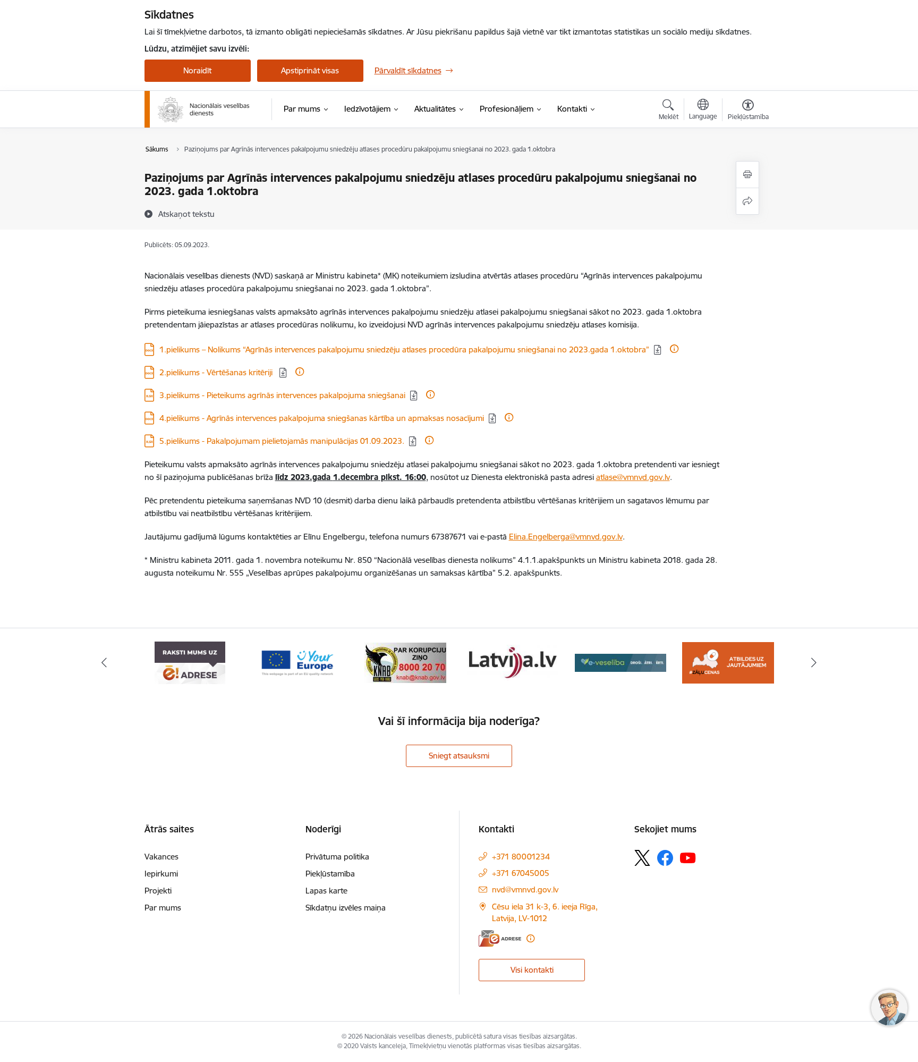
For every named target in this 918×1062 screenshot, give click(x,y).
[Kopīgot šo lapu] (747, 201)
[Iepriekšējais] (104, 663)
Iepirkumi (161, 874)
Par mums (162, 908)
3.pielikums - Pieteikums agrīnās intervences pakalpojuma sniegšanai (282, 395)
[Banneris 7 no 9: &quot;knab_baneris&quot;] (297, 662)
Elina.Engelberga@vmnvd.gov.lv (566, 537)
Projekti (158, 891)
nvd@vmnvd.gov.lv (525, 889)
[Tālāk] (814, 663)
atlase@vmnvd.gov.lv (633, 477)
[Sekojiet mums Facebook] (665, 858)
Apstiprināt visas (310, 70)
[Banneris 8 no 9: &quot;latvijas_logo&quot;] (405, 662)
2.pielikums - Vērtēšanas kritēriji (217, 372)
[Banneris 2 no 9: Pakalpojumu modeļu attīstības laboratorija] (728, 662)
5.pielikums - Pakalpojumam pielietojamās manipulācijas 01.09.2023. (281, 441)
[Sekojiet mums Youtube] (688, 857)
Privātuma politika (337, 857)
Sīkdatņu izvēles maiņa (345, 908)
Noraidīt (197, 70)
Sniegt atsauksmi (459, 756)
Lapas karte (326, 891)
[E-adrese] (500, 938)
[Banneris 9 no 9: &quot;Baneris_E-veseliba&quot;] (513, 662)
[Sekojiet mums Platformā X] (642, 858)
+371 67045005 (520, 873)
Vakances (161, 857)
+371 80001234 (521, 857)
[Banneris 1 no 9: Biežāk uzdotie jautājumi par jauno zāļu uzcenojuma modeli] (621, 662)
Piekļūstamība (330, 874)
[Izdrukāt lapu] (747, 175)
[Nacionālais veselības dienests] (204, 109)
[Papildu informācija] (674, 348)
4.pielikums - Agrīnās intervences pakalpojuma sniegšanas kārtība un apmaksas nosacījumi (321, 418)
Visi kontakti (532, 970)
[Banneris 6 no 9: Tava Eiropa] (190, 662)
